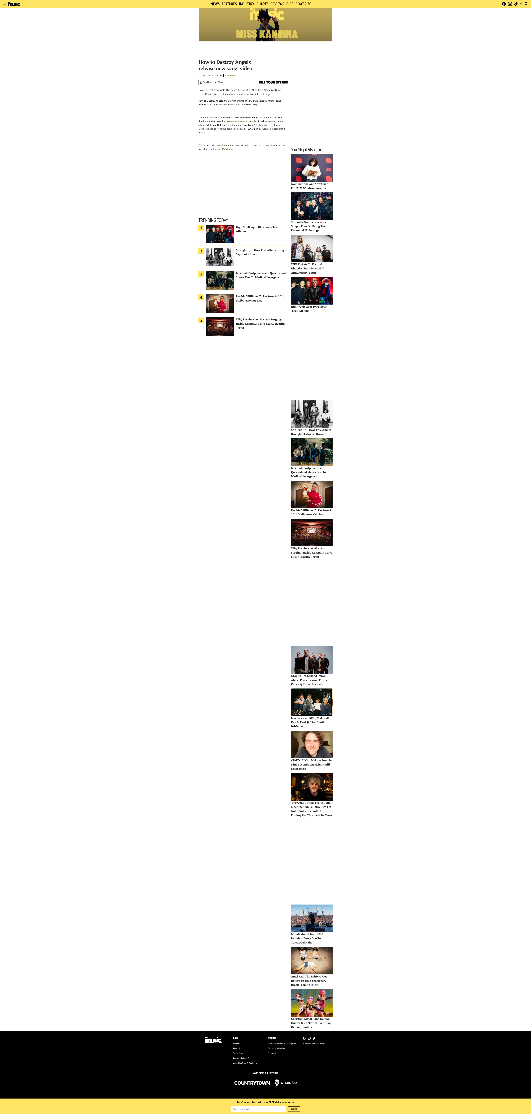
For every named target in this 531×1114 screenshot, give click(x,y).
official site (227, 149)
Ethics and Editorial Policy (243, 1058)
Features (229, 4)
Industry (246, 4)
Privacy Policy (238, 1048)
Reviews (277, 4)
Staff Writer (230, 75)
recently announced (237, 121)
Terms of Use (238, 1053)
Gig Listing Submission (276, 1048)
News (215, 4)
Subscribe (294, 1109)
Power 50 (303, 4)
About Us (236, 1043)
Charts (262, 4)
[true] (528, 1101)
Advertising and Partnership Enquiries (282, 1043)
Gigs (289, 4)
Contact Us (272, 1053)
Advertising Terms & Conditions (245, 1063)
